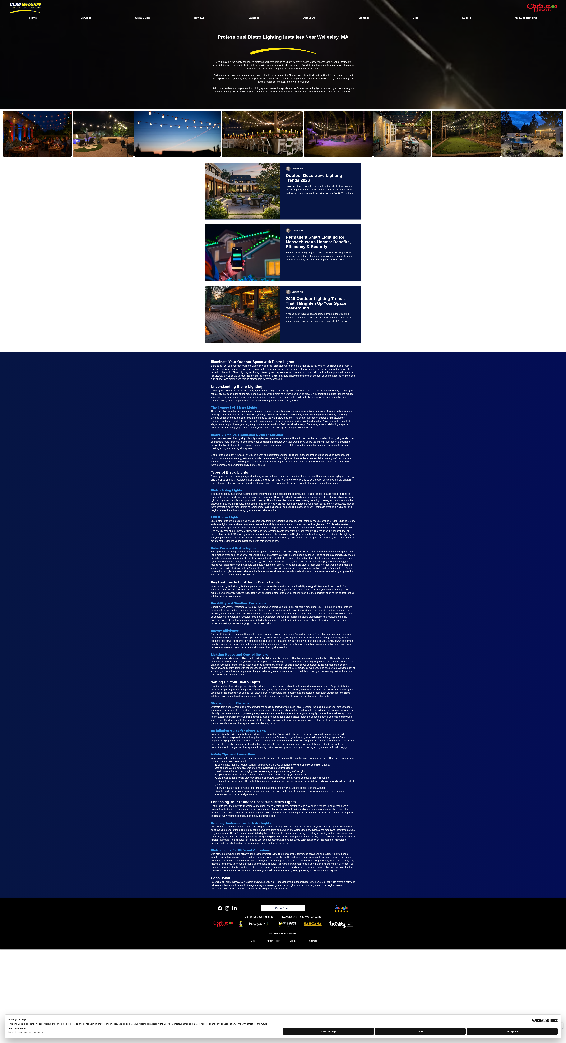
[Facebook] (220, 908)
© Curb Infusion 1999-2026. (283, 933)
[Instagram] (227, 908)
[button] (86, 18)
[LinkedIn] (234, 908)
